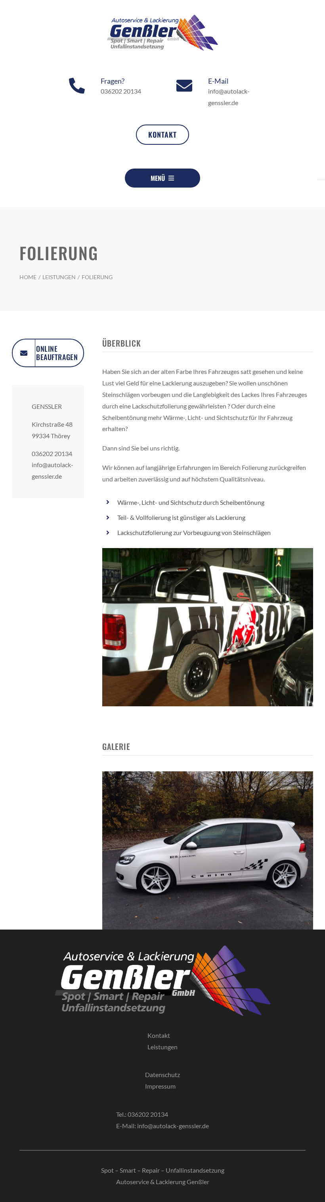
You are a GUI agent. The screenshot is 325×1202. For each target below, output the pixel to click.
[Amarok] (207, 551)
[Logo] (162, 17)
